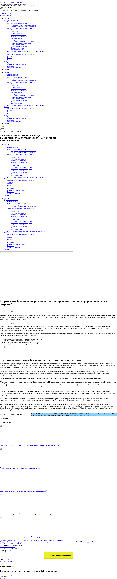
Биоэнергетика (15, 31)
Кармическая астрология (18, 35)
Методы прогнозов (17, 38)
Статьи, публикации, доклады (16, 64)
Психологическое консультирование (22, 41)
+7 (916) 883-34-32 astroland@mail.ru (5, 14)
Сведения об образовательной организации (20, 54)
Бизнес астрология (17, 30)
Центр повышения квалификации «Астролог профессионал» (26, 51)
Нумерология (15, 40)
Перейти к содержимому (7, 1)
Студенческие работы (14, 67)
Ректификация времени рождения (21, 43)
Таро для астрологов (17, 48)
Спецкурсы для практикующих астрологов (20, 28)
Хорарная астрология (17, 49)
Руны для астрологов (17, 44)
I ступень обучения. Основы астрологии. (23, 25)
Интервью (10, 66)
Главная (6, 18)
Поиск (2, 126)
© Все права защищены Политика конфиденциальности (10, 547)
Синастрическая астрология (19, 46)
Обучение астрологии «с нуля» (17, 23)
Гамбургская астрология (18, 33)
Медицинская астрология (19, 36)
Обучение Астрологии (11, 20)
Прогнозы (10, 63)
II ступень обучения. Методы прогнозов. (23, 26)
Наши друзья (11, 59)
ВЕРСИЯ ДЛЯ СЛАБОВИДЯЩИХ (60, 555)
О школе (6, 53)
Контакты (7, 69)
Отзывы (9, 58)
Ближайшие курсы (13, 22)
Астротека (7, 61)
